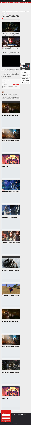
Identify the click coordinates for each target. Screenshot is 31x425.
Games (3, 2)
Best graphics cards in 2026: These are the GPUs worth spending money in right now (25, 76)
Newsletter (24, 2)
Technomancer (6, 32)
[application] (11, 61)
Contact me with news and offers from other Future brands (6, 416)
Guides (19, 2)
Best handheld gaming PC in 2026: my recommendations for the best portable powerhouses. (25, 83)
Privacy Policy (8, 420)
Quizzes (26, 11)
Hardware (6, 2)
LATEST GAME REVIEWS (27, 64)
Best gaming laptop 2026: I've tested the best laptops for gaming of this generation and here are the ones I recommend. (25, 79)
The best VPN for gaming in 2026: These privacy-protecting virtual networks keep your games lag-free (25, 68)
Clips (23, 11)
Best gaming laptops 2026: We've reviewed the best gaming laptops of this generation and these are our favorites (25, 72)
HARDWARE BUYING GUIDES (22, 64)
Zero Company (14, 11)
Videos (21, 2)
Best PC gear (6, 11)
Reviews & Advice (15, 2)
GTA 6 (10, 11)
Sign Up (6, 418)
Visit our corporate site (23, 414)
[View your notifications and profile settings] (28, 1)
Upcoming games (19, 11)
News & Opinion (10, 2)
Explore (27, 2)
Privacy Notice (3, 86)
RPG (4, 13)
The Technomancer (7, 13)
